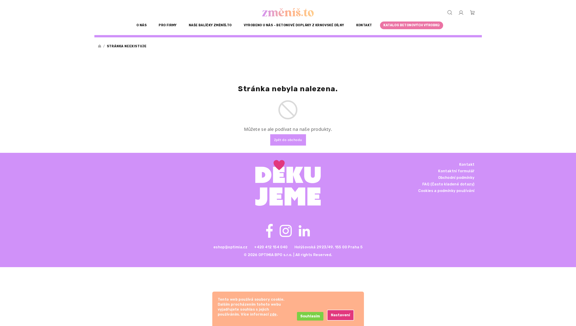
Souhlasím (310, 316)
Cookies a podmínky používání (446, 191)
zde (273, 314)
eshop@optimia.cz (230, 247)
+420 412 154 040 (270, 247)
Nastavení (340, 315)
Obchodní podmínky (456, 177)
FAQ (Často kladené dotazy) (448, 184)
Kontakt (467, 164)
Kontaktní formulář (456, 171)
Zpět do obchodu (288, 140)
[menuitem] (141, 25)
